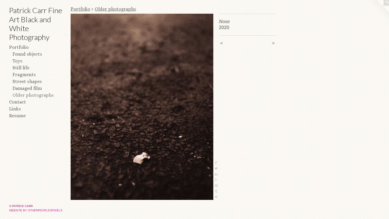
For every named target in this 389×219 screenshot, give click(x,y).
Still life (21, 67)
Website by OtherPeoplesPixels (35, 210)
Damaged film (27, 88)
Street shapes (27, 81)
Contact (17, 102)
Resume (17, 115)
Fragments (24, 74)
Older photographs (33, 95)
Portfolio (18, 47)
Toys (17, 61)
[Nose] (142, 107)
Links (15, 108)
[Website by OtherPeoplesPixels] (377, 11)
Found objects (27, 54)
